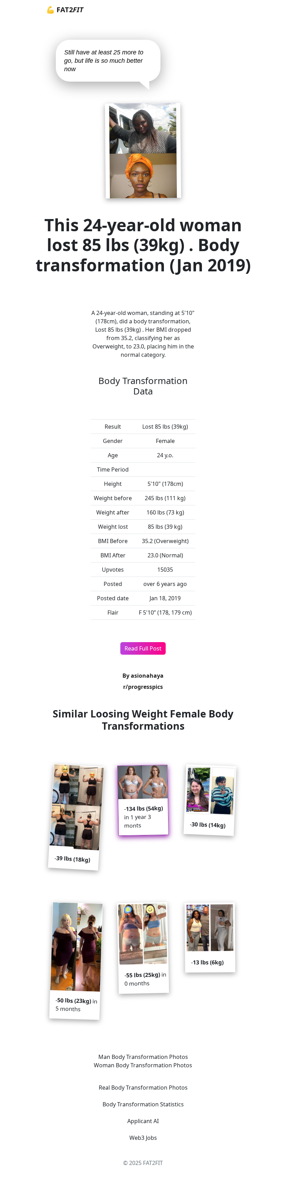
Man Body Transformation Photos (143, 1057)
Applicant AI (143, 1121)
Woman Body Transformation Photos (143, 1065)
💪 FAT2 (64, 9)
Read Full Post (143, 648)
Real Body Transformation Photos (143, 1087)
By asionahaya (143, 675)
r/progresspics (143, 687)
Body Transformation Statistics (143, 1104)
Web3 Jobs (143, 1138)
